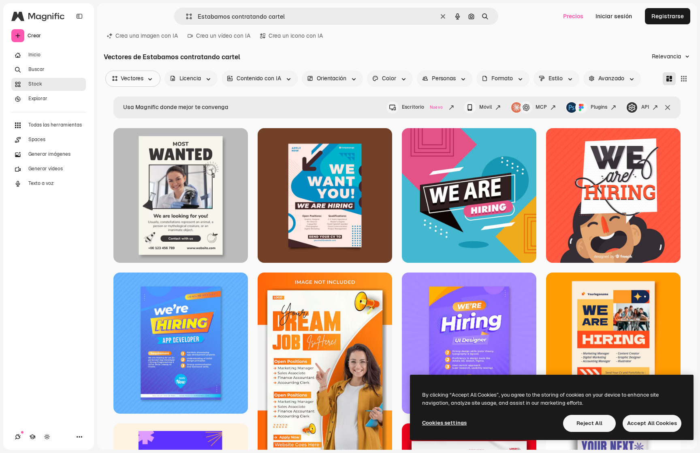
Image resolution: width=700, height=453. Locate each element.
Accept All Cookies (652, 423)
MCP (541, 107)
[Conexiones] (17, 436)
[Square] (683, 78)
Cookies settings (444, 422)
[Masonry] (669, 78)
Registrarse (667, 16)
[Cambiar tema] (47, 436)
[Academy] (32, 436)
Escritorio (422, 107)
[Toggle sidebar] (79, 16)
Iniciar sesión (613, 16)
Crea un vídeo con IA (223, 35)
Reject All (589, 423)
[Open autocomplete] (186, 16)
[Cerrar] (667, 107)
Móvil (485, 107)
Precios (573, 16)
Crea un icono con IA (296, 35)
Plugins (599, 107)
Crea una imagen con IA (146, 35)
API (645, 107)
